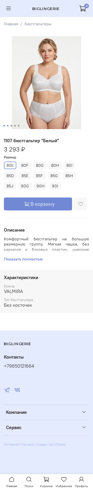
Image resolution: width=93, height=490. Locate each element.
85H (69, 175)
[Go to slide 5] (18, 126)
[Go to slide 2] (8, 126)
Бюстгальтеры (38, 23)
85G (54, 175)
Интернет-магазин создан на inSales (35, 444)
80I (69, 165)
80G (40, 165)
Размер (10, 157)
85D (10, 175)
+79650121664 (19, 366)
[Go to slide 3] (11, 126)
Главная (11, 23)
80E (10, 165)
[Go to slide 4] (15, 126)
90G (25, 185)
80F (24, 165)
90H (40, 185)
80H (55, 165)
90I (55, 185)
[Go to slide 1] (4, 126)
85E (24, 175)
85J (9, 185)
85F (39, 175)
